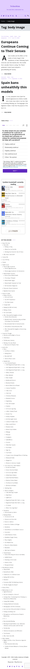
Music (5, 349)
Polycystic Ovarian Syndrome (11, 288)
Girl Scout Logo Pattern (11, 472)
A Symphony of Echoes (11, 221)
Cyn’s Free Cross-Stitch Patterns (12, 465)
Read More (7, 74)
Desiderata (7, 527)
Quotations (6, 510)
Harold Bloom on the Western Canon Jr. (14, 529)
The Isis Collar (9, 187)
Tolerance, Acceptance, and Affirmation (13, 631)
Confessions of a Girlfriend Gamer (12, 574)
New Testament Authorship (11, 644)
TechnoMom (15, 6)
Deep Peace (9, 495)
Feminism (3, 77)
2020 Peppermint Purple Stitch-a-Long (15, 364)
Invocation (7, 532)
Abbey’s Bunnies (10, 372)
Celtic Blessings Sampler (12, 492)
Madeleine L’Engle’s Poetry (11, 537)
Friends (4, 262)
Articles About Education (11, 317)
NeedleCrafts (7, 361)
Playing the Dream (9, 565)
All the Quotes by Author (11, 512)
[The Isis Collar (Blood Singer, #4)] (3, 190)
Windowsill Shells (10, 458)
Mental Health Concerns (9, 273)
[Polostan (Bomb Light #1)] (3, 207)
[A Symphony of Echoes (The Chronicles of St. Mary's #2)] (3, 224)
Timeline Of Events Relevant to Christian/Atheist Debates (16, 647)
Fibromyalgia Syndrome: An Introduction (14, 271)
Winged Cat (9, 460)
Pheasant (8, 434)
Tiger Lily (8, 450)
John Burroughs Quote (11, 419)
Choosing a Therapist (10, 278)
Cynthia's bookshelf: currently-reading (13, 183)
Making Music (8, 353)
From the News (5, 36)
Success (8, 442)
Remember (7, 547)
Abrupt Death (7, 569)
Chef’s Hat (8, 393)
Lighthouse (8, 497)
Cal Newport (5, 200)
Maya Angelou (8, 540)
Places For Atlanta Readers (11, 545)
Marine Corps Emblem (11, 429)
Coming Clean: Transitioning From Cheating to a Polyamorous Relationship (15, 597)
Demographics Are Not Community (12, 606)
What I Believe (5, 638)
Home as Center (6, 293)
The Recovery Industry (9, 340)
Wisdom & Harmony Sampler (13, 463)
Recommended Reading (9, 621)
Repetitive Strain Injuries (9, 291)
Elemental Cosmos (10, 398)
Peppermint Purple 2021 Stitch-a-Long (15, 500)
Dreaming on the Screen (10, 560)
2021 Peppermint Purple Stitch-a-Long (15, 367)
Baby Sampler (9, 377)
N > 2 (5, 618)
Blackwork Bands (10, 383)
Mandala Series (9, 427)
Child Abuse (6, 338)
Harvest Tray (9, 414)
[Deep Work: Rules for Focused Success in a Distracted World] (3, 196)
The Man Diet (7, 628)
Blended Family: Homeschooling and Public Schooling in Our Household (15, 320)
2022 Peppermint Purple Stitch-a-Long (15, 370)
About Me (6, 245)
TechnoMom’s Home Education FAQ (13, 326)
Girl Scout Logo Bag (11, 408)
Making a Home (7, 310)
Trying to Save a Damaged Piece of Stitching (16, 455)
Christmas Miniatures (11, 396)
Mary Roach (8, 216)
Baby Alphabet (9, 375)
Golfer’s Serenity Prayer (11, 411)
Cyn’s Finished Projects (10, 363)
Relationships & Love (7, 590)
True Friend (8, 452)
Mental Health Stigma (10, 280)
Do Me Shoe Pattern (10, 467)
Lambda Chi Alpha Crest (12, 421)
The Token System (9, 302)
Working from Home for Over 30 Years (14, 252)
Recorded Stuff (8, 356)
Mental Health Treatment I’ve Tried (13, 283)
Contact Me (5, 257)
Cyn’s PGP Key (5, 259)
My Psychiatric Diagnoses (11, 285)
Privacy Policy (5, 587)
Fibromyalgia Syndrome (9, 266)
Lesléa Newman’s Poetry (10, 535)
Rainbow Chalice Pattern (11, 480)
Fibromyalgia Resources (10, 268)
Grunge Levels (7, 304)
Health (11, 36)
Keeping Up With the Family (10, 307)
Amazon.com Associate (10, 519)
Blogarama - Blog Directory (15, 662)
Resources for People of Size (11, 344)
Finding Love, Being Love (9, 611)
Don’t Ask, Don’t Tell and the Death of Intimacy (15, 609)
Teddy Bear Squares (11, 445)
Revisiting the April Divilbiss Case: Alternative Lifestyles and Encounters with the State (14, 624)
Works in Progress (9, 490)
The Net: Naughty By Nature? (11, 585)
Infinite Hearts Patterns (11, 475)
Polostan (7, 204)
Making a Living (8, 246)
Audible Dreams (8, 557)
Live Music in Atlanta (9, 351)
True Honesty (7, 633)
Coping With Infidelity (9, 601)
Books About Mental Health (11, 275)
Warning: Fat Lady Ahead (10, 343)
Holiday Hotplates (10, 416)
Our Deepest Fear (9, 542)
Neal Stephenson (9, 206)
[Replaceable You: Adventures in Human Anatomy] (3, 215)
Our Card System (8, 312)
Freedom (8, 406)
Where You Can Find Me (10, 249)
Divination (6, 579)
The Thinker (9, 447)
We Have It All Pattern (11, 485)
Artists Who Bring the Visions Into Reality (15, 554)
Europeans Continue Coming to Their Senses (15, 46)
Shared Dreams (7, 553)
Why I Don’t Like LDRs (9, 636)
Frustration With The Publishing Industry (13, 582)
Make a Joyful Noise (11, 424)
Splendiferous (9, 439)
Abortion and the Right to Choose (12, 335)
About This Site (6, 243)
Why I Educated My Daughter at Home (13, 315)
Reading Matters (7, 515)
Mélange (8, 432)
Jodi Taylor (8, 222)
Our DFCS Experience (10, 299)
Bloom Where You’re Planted (12, 385)
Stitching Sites (8, 488)
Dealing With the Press (9, 577)
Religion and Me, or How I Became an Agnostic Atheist (15, 641)
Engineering (9, 401)
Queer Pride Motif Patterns (12, 477)
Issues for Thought (7, 333)
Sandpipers (8, 437)
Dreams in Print (8, 562)
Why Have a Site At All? (9, 254)
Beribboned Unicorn (11, 380)
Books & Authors (9, 522)
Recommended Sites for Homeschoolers (14, 324)
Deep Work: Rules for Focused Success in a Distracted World (13, 196)
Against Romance (8, 592)
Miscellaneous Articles (7, 567)
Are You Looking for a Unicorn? (11, 594)
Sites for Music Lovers (10, 358)
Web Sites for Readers (10, 550)
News (15, 36)
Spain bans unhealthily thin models (14, 87)
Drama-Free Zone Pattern (12, 470)
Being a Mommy (8, 295)
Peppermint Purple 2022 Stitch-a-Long (15, 503)
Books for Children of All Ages (12, 524)
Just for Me (5, 347)
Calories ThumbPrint (11, 388)
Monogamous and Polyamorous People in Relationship (14, 615)
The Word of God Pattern (12, 483)
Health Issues (5, 265)
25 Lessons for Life (9, 516)
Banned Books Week (9, 572)
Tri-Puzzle (8, 505)
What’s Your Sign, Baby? (12, 508)
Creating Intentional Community (11, 604)
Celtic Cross (9, 390)
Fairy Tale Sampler (10, 403)
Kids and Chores (9, 297)
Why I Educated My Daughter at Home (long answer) (15, 330)
